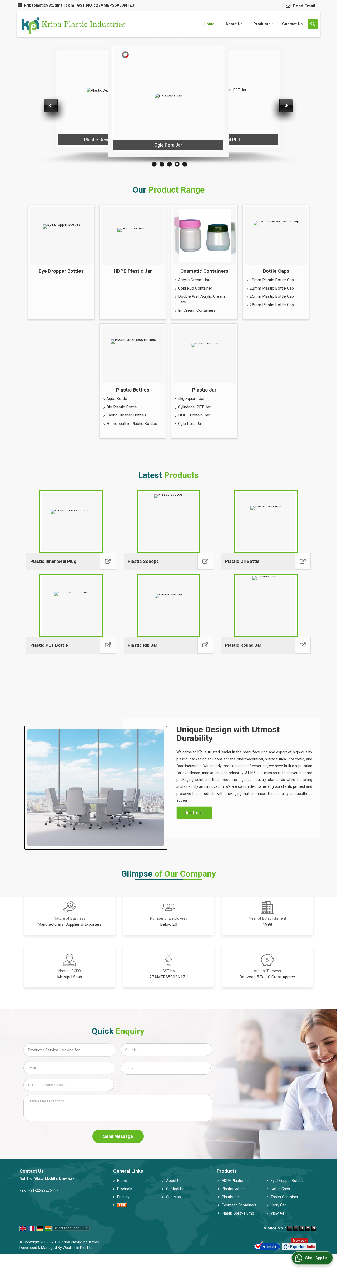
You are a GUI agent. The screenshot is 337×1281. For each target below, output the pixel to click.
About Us (233, 24)
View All (277, 1213)
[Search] (313, 24)
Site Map (173, 1197)
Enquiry (123, 1197)
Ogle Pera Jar (168, 145)
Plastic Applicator (46, 134)
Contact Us (292, 24)
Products (261, 24)
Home (209, 24)
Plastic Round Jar (243, 645)
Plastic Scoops (143, 561)
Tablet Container (284, 1197)
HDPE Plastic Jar (133, 271)
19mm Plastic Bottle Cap (272, 279)
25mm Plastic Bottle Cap (272, 296)
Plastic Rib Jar (142, 645)
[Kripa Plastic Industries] (72, 24)
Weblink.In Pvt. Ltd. (78, 1248)
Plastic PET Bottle (49, 645)
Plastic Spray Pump (238, 1213)
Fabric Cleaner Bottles (126, 415)
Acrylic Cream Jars (194, 279)
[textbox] (69, 1050)
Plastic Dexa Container (107, 139)
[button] (54, 1179)
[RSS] (122, 1205)
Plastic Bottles (132, 390)
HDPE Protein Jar (194, 415)
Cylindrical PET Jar (229, 139)
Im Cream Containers (197, 310)
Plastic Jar (204, 390)
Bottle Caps (276, 271)
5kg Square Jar (191, 398)
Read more (194, 812)
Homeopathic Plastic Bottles (131, 423)
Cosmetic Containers (204, 271)
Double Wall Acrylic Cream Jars (201, 299)
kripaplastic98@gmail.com (49, 5)
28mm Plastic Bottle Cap (272, 304)
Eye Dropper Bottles (61, 271)
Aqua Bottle (116, 398)
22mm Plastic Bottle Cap (272, 288)
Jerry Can (279, 1205)
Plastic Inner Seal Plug (53, 561)
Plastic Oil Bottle (242, 561)
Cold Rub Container (195, 288)
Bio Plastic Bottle (121, 407)
